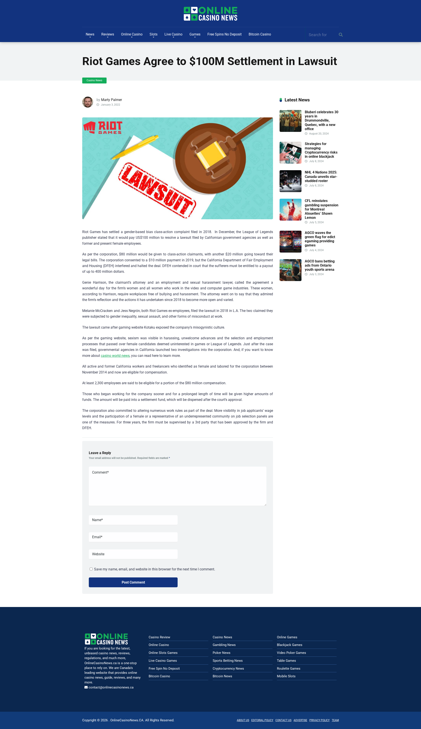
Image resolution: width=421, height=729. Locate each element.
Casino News (94, 80)
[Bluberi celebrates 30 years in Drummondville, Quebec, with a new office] (290, 131)
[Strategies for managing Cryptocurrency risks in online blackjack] (290, 162)
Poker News (221, 653)
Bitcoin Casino (260, 34)
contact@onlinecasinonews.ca (111, 687)
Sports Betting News (228, 661)
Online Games (287, 637)
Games (194, 34)
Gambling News (224, 645)
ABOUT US (243, 720)
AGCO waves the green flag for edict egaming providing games (320, 239)
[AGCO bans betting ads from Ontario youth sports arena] (290, 280)
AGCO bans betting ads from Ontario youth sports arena (320, 265)
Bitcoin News (222, 676)
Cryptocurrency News (228, 669)
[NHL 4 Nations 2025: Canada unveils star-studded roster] (290, 191)
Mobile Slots (286, 676)
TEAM (335, 720)
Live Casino (173, 34)
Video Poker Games (291, 653)
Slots (153, 34)
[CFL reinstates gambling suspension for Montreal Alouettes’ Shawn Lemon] (290, 219)
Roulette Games (288, 669)
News (90, 34)
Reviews (107, 34)
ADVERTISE (300, 720)
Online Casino (132, 34)
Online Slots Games (163, 653)
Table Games (286, 661)
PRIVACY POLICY (319, 720)
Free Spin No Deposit (164, 669)
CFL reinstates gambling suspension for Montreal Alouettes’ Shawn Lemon (321, 209)
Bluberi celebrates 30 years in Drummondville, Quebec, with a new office (321, 120)
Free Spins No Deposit (224, 34)
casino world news (115, 356)
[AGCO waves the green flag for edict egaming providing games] (290, 251)
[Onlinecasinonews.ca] (210, 14)
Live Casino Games (163, 661)
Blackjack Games (289, 645)
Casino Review (159, 637)
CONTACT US (283, 720)
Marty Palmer (111, 100)
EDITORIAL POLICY (262, 720)
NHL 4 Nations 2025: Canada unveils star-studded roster (321, 176)
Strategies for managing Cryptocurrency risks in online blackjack (321, 150)
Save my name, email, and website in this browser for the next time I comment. (154, 569)
